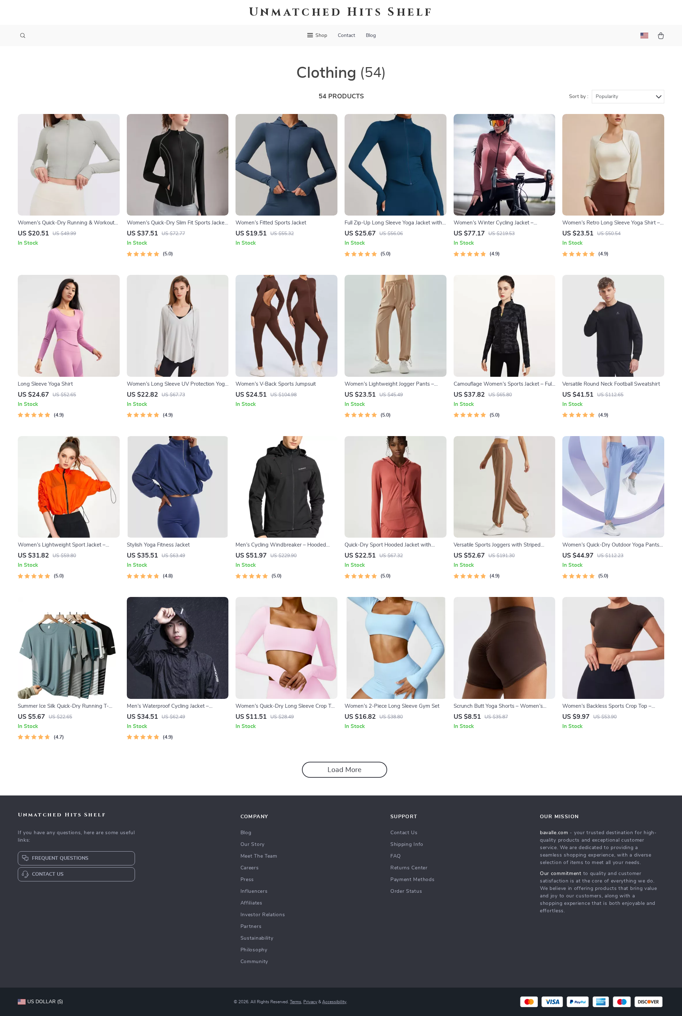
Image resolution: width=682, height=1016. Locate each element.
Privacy (310, 1002)
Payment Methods (412, 879)
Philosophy (253, 949)
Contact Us (404, 832)
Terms (295, 1002)
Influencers (254, 891)
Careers (249, 867)
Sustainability (257, 938)
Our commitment (560, 873)
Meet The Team (258, 856)
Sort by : (578, 96)
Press (247, 879)
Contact (346, 35)
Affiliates (251, 903)
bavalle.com (554, 832)
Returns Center (409, 867)
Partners (251, 926)
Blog (371, 35)
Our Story (252, 844)
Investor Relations (262, 914)
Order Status (406, 891)
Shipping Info (406, 844)
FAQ (395, 856)
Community (254, 961)
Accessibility (334, 1002)
